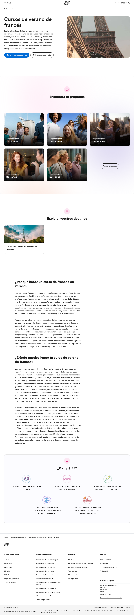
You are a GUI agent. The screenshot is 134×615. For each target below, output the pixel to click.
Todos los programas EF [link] (18, 537)
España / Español (12, 607)
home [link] (6, 537)
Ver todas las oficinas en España (111, 598)
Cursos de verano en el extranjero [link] (40, 537)
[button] (8, 3)
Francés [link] (56, 537)
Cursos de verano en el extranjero (18, 9)
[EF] (67, 3)
